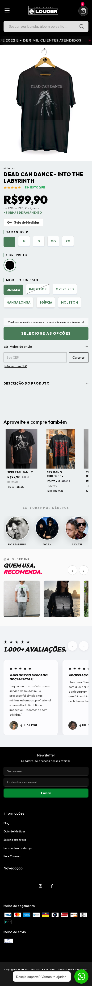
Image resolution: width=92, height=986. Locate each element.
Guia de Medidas (14, 831)
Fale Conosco (12, 856)
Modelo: (22, 280)
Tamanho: (17, 232)
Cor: (16, 255)
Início (9, 168)
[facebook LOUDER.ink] (52, 886)
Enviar (46, 793)
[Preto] (10, 265)
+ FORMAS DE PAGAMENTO (23, 212)
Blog (6, 823)
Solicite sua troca (15, 839)
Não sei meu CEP (15, 366)
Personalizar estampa (18, 848)
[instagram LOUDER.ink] (40, 886)
